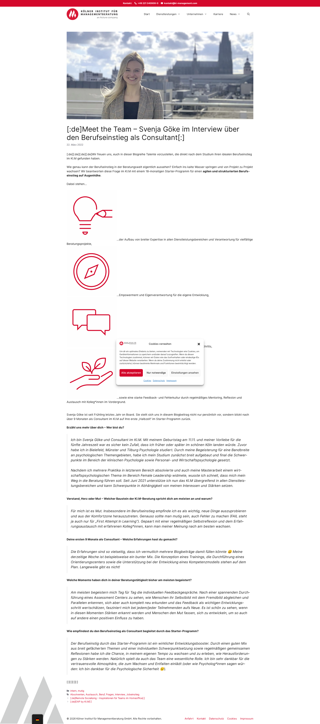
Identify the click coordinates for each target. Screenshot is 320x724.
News (233, 14)
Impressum (171, 380)
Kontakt (201, 718)
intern (73, 690)
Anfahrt (189, 718)
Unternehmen (195, 14)
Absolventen (77, 694)
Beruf (102, 694)
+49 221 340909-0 (148, 3)
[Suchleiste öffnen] (248, 14)
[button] (198, 344)
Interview (120, 694)
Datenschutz (159, 380)
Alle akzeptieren (131, 372)
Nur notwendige (156, 372)
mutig (81, 690)
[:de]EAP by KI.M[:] (81, 701)
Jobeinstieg (132, 694)
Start (147, 14)
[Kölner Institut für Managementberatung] (92, 14)
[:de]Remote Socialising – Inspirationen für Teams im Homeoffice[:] (107, 698)
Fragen (110, 694)
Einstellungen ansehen (185, 372)
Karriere (218, 14)
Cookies (147, 380)
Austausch (92, 694)
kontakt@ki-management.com (180, 3)
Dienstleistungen (166, 14)
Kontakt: (127, 3)
